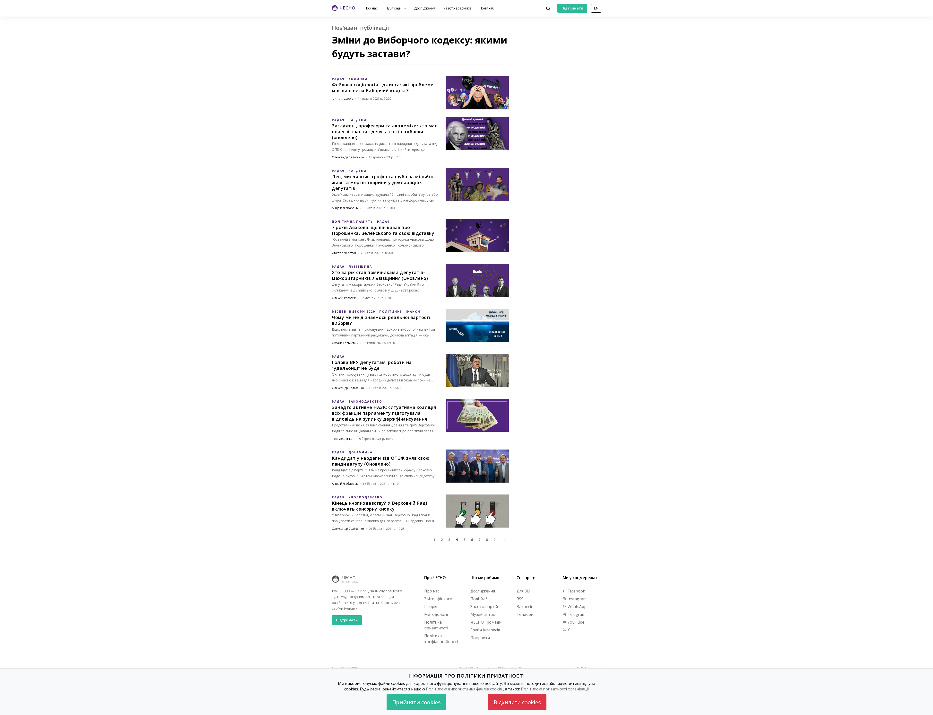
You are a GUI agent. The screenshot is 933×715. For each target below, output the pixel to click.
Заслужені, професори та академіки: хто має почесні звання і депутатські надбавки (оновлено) (384, 131)
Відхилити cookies (517, 702)
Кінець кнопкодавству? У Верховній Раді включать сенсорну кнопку (379, 506)
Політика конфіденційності (441, 638)
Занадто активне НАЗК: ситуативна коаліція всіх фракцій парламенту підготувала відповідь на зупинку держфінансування (384, 413)
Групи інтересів (485, 630)
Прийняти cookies (416, 702)
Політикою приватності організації (555, 689)
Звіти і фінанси (438, 598)
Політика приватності (436, 625)
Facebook (576, 591)
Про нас (371, 8)
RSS (520, 598)
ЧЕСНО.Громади (485, 622)
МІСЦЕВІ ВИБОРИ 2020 (353, 311)
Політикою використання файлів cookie (464, 689)
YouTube (575, 622)
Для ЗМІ (524, 591)
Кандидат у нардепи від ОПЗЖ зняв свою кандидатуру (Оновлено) (381, 461)
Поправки (480, 637)
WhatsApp (577, 606)
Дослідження (425, 8)
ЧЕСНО (348, 577)
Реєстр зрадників (457, 8)
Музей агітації (483, 614)
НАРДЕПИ (357, 120)
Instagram (577, 598)
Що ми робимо (484, 577)
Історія (430, 606)
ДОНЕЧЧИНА (360, 452)
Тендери (525, 614)
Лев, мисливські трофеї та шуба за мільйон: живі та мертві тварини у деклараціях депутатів (384, 182)
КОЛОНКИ (358, 79)
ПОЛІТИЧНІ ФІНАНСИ (399, 311)
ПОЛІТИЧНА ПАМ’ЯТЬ (352, 222)
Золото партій (484, 606)
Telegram (576, 614)
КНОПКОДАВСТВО (365, 497)
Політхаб (486, 8)
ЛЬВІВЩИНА (360, 267)
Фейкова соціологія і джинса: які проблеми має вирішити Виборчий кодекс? (383, 87)
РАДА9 (338, 79)
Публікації (394, 8)
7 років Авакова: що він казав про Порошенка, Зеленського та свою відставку (383, 230)
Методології (436, 614)
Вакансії (524, 606)
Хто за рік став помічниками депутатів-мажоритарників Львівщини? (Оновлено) (380, 275)
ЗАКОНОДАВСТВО (365, 401)
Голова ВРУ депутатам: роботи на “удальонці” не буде (372, 365)
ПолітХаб (479, 598)
